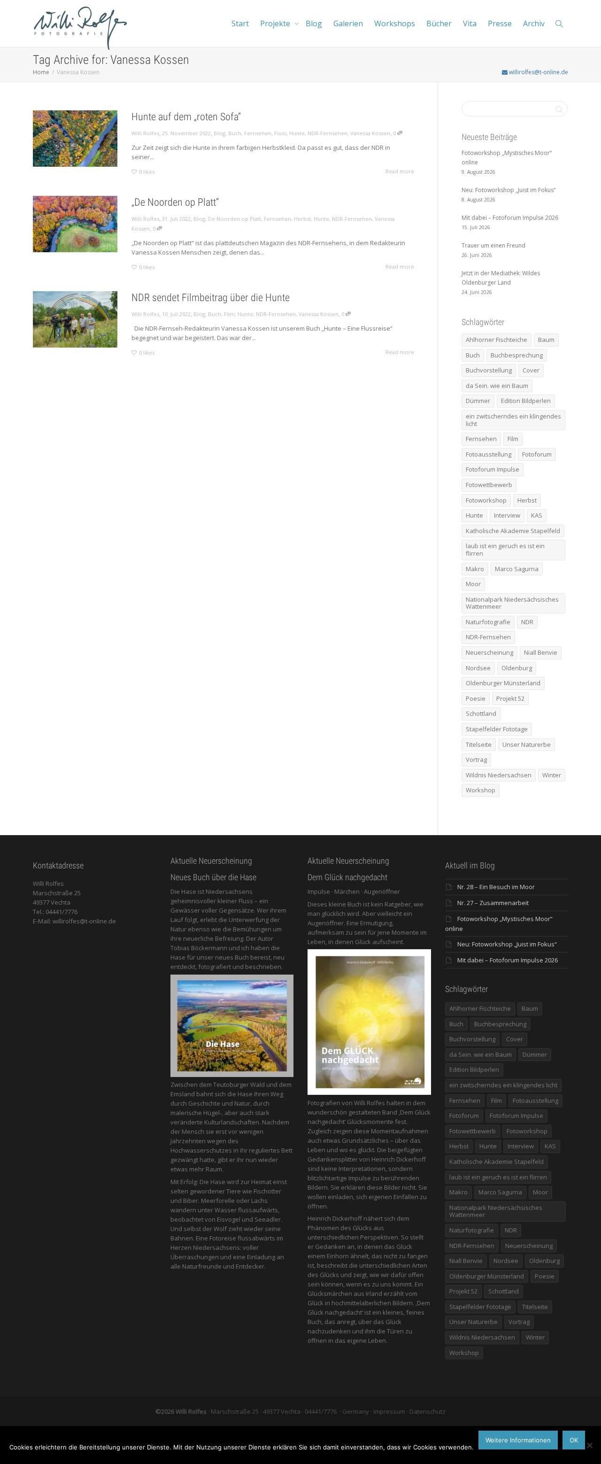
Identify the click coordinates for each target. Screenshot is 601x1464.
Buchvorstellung (489, 370)
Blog (314, 23)
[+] (75, 138)
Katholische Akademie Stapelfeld (513, 531)
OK (574, 1440)
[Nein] (589, 1445)
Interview (507, 515)
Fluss (280, 133)
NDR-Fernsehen (327, 133)
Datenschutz (427, 1411)
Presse (500, 23)
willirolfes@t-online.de (538, 72)
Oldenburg (516, 668)
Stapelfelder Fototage (497, 729)
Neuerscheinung (489, 652)
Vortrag (476, 759)
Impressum (389, 1411)
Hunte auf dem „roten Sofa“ (186, 117)
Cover (531, 370)
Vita (470, 23)
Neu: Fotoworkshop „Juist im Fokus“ (507, 944)
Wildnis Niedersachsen (499, 775)
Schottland (481, 713)
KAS (536, 515)
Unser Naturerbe (526, 744)
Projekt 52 (510, 698)
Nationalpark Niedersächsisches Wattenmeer (512, 603)
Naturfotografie (488, 622)
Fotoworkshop (486, 500)
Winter (551, 775)
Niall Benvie (540, 652)
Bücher (439, 23)
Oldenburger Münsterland (503, 683)
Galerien (348, 23)
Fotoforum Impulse (492, 469)
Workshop (480, 790)
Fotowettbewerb (489, 484)
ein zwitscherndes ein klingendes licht (513, 420)
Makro (475, 569)
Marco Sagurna (517, 569)
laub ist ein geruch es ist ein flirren (505, 550)
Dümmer (478, 400)
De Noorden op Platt (234, 218)
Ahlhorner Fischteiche (496, 339)
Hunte (297, 133)
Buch (234, 133)
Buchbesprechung (517, 355)
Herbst (302, 218)
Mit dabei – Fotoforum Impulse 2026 (507, 960)
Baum (546, 339)
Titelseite (479, 744)
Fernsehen (257, 133)
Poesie (475, 698)
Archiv (534, 23)
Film (229, 314)
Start (240, 23)
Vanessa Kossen (370, 133)
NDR (527, 622)
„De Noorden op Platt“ (175, 202)
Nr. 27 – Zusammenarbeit (493, 903)
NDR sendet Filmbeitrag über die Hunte (210, 297)
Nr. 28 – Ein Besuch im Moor (496, 887)
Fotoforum (537, 454)
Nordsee (478, 668)
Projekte (276, 23)
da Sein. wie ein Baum (497, 385)
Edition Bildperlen (526, 400)
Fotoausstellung (488, 454)
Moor (473, 584)
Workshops (394, 23)
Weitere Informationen (518, 1440)
